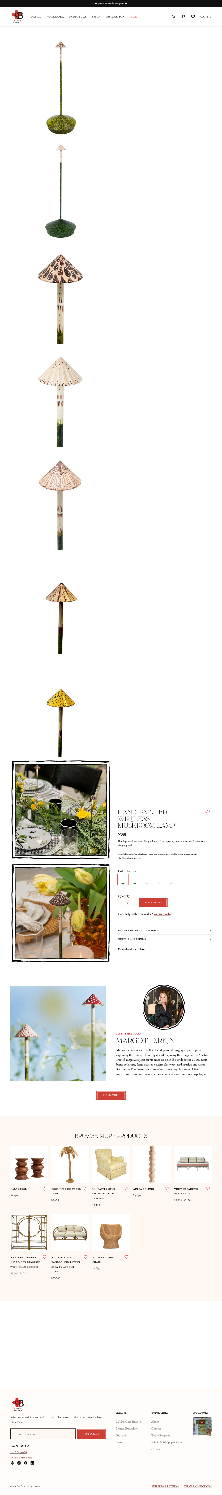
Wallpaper (55, 16)
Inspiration (115, 16)
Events (120, 1442)
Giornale (121, 1435)
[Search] (173, 16)
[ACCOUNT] (183, 16)
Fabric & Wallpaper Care (166, 1442)
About (155, 1421)
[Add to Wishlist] (208, 812)
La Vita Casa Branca (128, 1421)
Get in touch (162, 913)
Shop (96, 16)
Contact (156, 1449)
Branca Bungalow (127, 1428)
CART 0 (206, 16)
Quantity (123, 895)
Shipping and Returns (132, 939)
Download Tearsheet (132, 949)
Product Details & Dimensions (138, 930)
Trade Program (160, 1435)
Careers (156, 1428)
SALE (133, 16)
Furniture (77, 16)
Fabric (36, 16)
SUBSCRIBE (92, 1433)
